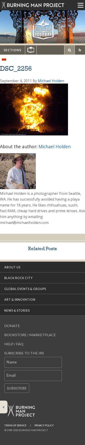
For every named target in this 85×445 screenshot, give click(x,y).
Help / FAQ (13, 344)
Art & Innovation (19, 299)
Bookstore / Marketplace (30, 335)
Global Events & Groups (25, 289)
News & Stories (17, 310)
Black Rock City (18, 278)
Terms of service (15, 425)
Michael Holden (51, 80)
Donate (12, 325)
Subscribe (17, 388)
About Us (12, 267)
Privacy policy (44, 425)
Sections (12, 50)
